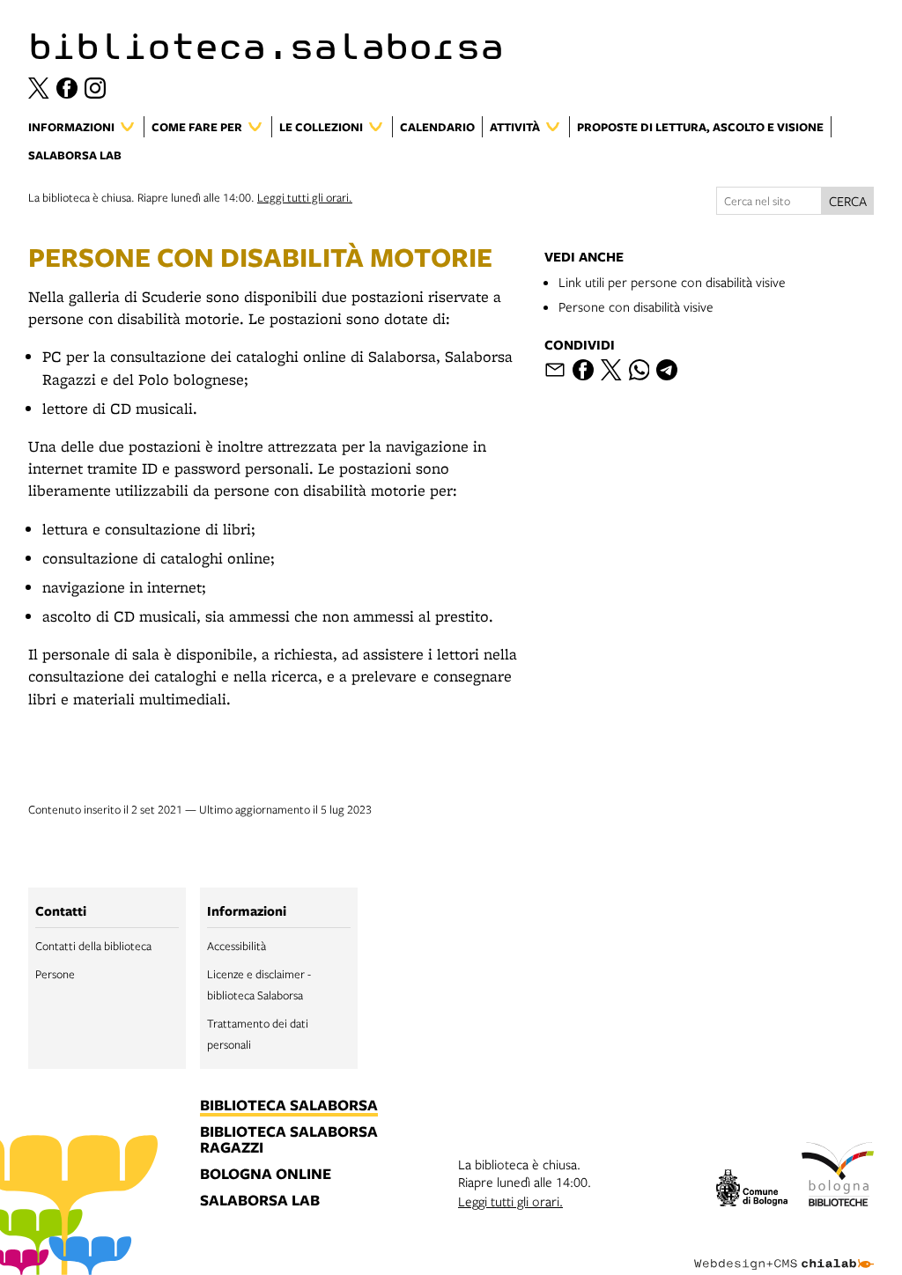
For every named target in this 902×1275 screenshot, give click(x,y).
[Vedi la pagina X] (38, 88)
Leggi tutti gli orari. (304, 197)
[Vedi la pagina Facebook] (67, 88)
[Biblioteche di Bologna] (838, 1177)
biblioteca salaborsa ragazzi (289, 1140)
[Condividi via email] (555, 369)
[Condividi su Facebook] (583, 369)
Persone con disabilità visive (635, 306)
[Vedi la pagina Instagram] (95, 88)
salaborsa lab (260, 1201)
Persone (55, 974)
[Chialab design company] (784, 1250)
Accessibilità (236, 946)
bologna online (265, 1174)
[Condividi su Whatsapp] (639, 369)
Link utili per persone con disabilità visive (672, 282)
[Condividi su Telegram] (666, 369)
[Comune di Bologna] (752, 1190)
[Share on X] (611, 369)
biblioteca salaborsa (289, 1106)
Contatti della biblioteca (93, 946)
